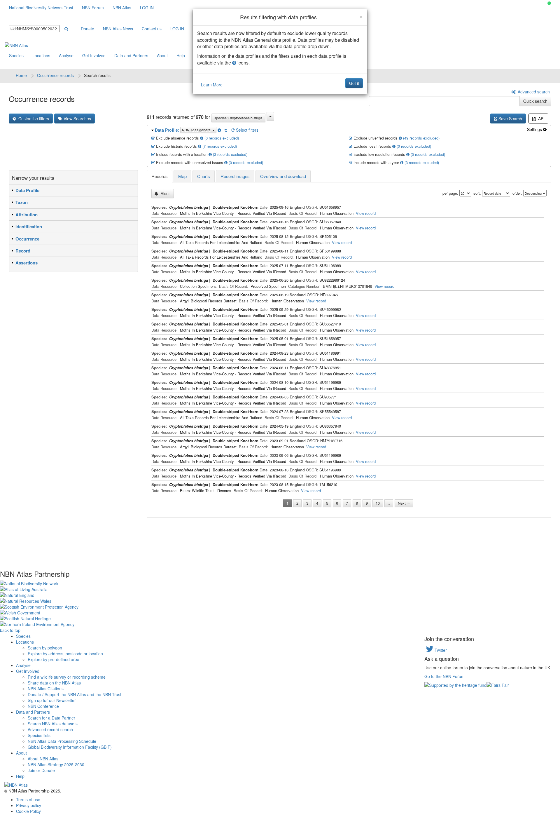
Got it (354, 83)
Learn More (212, 85)
